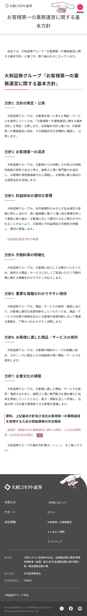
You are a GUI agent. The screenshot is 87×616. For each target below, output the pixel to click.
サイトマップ (54, 541)
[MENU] (80, 8)
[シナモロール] (74, 487)
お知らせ (10, 502)
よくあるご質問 (55, 531)
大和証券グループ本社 (16, 595)
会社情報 (10, 522)
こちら (54, 445)
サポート (10, 512)
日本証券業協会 (32, 573)
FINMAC (28, 580)
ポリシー (52, 512)
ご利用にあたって (57, 502)
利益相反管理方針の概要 (22, 239)
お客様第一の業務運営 (59, 522)
